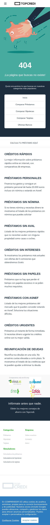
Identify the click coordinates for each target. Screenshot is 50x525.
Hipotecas (6, 439)
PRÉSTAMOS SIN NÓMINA (21, 201)
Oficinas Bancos (25, 125)
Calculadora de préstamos (12, 454)
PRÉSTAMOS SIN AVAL (19, 225)
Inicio (25, 98)
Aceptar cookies (29, 520)
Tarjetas (6, 443)
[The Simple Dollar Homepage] (25, 3)
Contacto (28, 439)
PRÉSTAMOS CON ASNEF (21, 297)
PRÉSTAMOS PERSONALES (22, 178)
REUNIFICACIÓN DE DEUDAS (23, 349)
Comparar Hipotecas (25, 111)
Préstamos (7, 435)
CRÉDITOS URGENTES (19, 325)
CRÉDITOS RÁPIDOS (18, 154)
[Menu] (5, 3)
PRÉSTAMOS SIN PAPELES (22, 273)
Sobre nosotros (30, 435)
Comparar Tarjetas (25, 118)
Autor (27, 443)
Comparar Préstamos (25, 104)
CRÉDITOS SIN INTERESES (22, 249)
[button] (25, 143)
